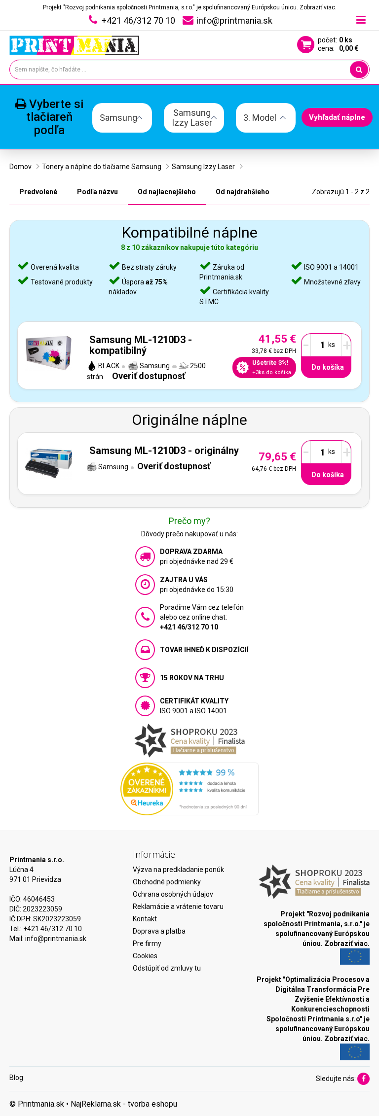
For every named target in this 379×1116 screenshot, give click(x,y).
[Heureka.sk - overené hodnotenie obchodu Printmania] (189, 789)
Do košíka (327, 367)
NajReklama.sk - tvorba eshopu (124, 1104)
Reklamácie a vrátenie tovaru (178, 906)
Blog (16, 1077)
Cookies (145, 956)
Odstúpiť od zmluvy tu (167, 968)
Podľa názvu (97, 192)
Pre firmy (147, 943)
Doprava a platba (159, 931)
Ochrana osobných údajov (173, 894)
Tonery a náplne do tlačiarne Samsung (101, 167)
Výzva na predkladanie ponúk (178, 869)
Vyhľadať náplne (337, 117)
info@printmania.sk (55, 938)
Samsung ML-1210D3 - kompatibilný (140, 345)
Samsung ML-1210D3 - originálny (164, 450)
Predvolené (38, 192)
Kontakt (145, 919)
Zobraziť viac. (318, 7)
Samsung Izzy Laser (203, 167)
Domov (20, 167)
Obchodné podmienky (167, 882)
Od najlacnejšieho (167, 192)
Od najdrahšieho (242, 192)
